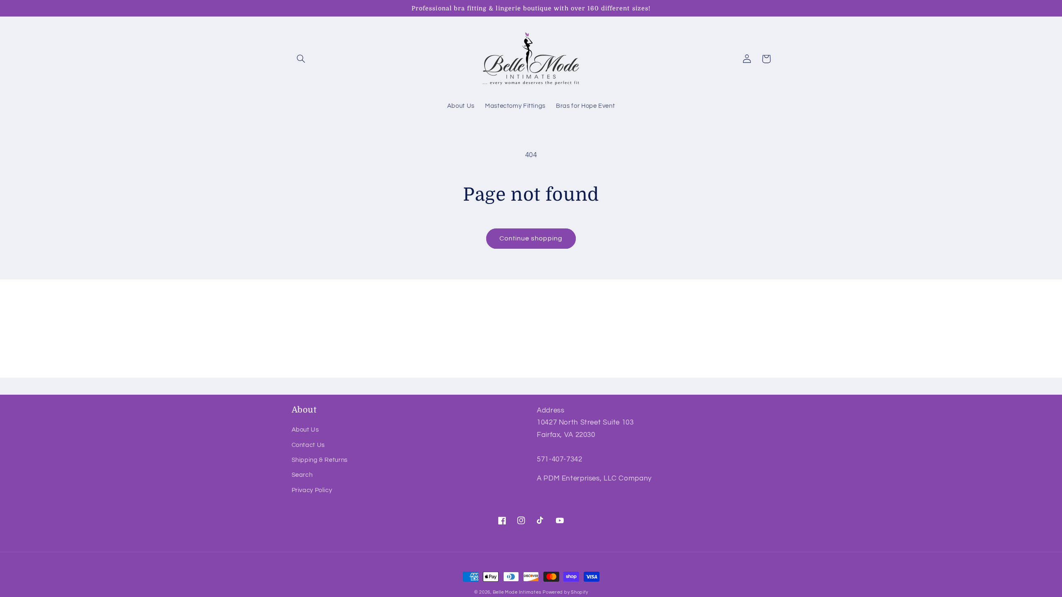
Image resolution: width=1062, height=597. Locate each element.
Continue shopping (531, 238)
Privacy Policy (312, 490)
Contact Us (308, 445)
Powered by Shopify (565, 592)
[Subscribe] (599, 367)
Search (302, 475)
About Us (305, 430)
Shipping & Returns (320, 460)
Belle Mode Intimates (517, 592)
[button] (301, 58)
